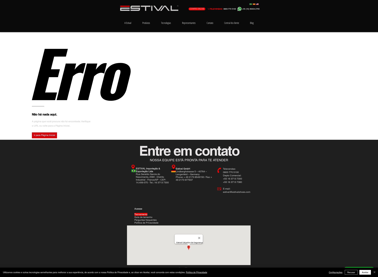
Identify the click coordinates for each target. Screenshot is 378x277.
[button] (44, 135)
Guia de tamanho (143, 217)
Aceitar (365, 272)
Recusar (351, 272)
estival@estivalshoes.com (236, 192)
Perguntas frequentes (145, 220)
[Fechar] (374, 272)
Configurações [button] (335, 272)
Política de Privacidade (146, 222)
